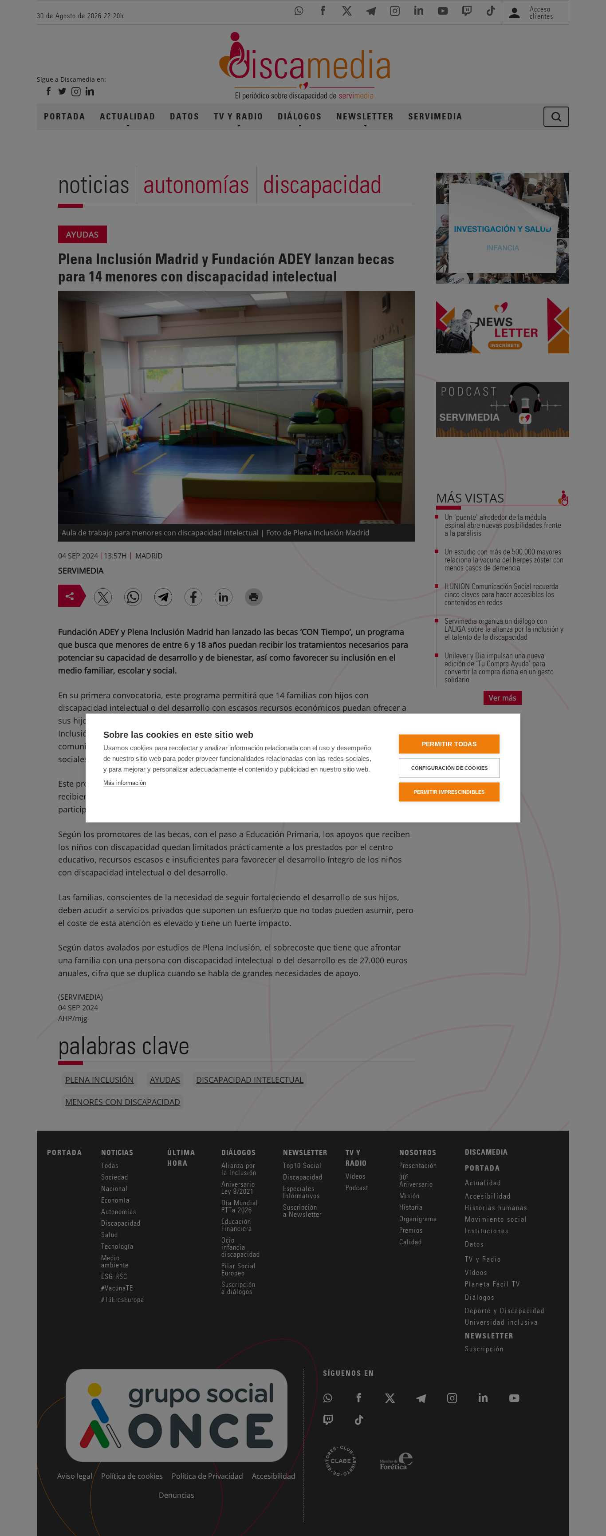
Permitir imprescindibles (449, 792)
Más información (124, 783)
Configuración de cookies (449, 768)
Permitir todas (449, 744)
